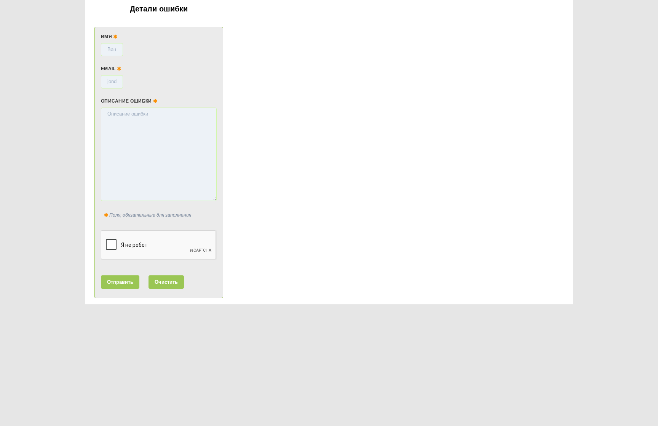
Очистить (166, 282)
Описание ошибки (127, 101)
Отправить (120, 282)
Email (109, 68)
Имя (107, 36)
